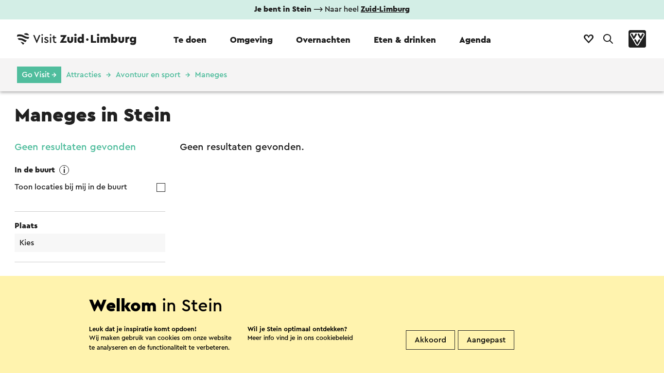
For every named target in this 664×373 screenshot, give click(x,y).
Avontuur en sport (148, 75)
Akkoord (430, 340)
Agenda (475, 39)
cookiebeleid (334, 338)
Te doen (190, 39)
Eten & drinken (405, 39)
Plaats (26, 226)
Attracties (83, 75)
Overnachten (323, 39)
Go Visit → (39, 75)
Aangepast (486, 340)
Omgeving (251, 39)
